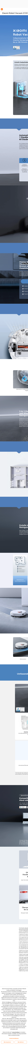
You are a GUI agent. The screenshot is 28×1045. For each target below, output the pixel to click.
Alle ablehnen (21, 1042)
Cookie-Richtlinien (16, 1032)
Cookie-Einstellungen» (14, 1038)
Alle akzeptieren (7, 1042)
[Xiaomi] (2, 9)
